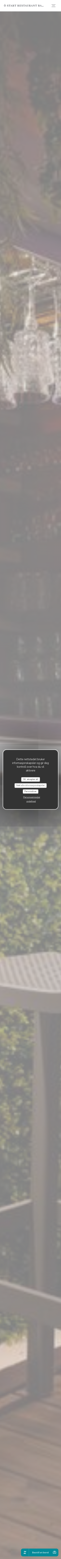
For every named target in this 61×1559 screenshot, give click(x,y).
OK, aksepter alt (30, 779)
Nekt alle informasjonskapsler (30, 785)
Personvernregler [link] (31, 797)
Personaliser (30, 791)
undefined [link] (31, 801)
